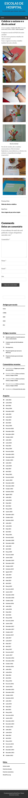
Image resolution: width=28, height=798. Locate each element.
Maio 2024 (8, 445)
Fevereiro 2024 (10, 451)
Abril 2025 (8, 422)
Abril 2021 (8, 531)
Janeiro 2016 (9, 686)
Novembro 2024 (10, 434)
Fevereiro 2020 (10, 554)
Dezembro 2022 (10, 483)
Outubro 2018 (9, 600)
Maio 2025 (8, 420)
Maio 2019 (8, 580)
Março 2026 (9, 408)
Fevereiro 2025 (10, 428)
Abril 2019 (8, 583)
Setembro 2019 (10, 569)
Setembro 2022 (10, 491)
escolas (8, 27)
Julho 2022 (8, 497)
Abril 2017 (8, 646)
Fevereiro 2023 (10, 477)
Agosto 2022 (9, 494)
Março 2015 (9, 712)
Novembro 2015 (10, 692)
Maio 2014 (8, 735)
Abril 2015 (8, 709)
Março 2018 (9, 617)
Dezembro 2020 (10, 540)
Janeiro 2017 (9, 655)
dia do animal (4, 29)
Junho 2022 (9, 500)
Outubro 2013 (9, 755)
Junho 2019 (9, 577)
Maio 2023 (8, 468)
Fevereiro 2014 (10, 744)
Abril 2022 (8, 506)
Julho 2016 (8, 669)
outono (9, 29)
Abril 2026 (8, 405)
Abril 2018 (8, 615)
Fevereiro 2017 (10, 652)
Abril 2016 (8, 678)
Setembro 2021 (10, 520)
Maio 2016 (8, 675)
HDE (4, 317)
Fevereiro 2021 (10, 537)
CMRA (4, 312)
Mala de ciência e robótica (9, 204)
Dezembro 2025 (10, 411)
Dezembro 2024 (10, 431)
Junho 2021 (9, 526)
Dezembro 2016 (10, 658)
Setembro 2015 (10, 698)
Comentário (5, 239)
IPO (4, 325)
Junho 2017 (9, 640)
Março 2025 (9, 425)
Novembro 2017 (10, 629)
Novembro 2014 (10, 724)
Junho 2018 (9, 609)
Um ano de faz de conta (19, 389)
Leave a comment (19, 29)
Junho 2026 (9, 402)
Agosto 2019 (9, 572)
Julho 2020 (8, 546)
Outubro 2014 (9, 726)
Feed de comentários (8, 772)
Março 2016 (9, 681)
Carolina (17, 794)
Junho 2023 (9, 465)
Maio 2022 (8, 503)
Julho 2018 (8, 606)
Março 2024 (9, 448)
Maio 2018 (8, 612)
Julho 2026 (8, 399)
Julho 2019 (8, 574)
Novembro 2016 (10, 660)
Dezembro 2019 (10, 560)
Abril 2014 (8, 738)
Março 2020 (9, 551)
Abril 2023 (8, 471)
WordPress (17, 793)
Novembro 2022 (10, 485)
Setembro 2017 (10, 635)
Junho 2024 (9, 442)
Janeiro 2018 (9, 623)
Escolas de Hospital (14, 5)
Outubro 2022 (9, 488)
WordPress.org (7, 774)
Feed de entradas (7, 769)
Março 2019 (9, 586)
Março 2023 (9, 474)
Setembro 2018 (10, 603)
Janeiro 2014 (9, 746)
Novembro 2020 (10, 543)
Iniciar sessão (6, 766)
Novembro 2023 (10, 457)
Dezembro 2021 (10, 514)
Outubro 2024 (9, 437)
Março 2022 (9, 508)
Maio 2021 (8, 529)
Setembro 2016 (10, 666)
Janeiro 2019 (9, 592)
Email (3, 268)
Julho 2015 (8, 701)
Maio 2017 (8, 643)
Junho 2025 (9, 417)
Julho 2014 (8, 729)
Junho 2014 (9, 732)
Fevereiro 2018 (10, 620)
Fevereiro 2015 (10, 715)
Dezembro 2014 (10, 721)
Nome (3, 261)
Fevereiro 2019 (10, 589)
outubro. (13, 29)
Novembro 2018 (10, 597)
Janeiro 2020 (9, 557)
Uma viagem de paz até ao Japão (10, 212)
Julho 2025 (8, 414)
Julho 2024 (8, 440)
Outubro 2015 (9, 695)
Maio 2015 (8, 706)
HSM (4, 321)
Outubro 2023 (9, 460)
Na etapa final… (10, 347)
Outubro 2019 (9, 566)
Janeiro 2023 (9, 480)
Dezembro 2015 (10, 689)
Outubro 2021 (9, 517)
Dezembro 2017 (10, 626)
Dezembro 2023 (10, 454)
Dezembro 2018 (10, 594)
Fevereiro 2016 (10, 683)
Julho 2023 (8, 463)
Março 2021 (9, 534)
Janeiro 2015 (9, 718)
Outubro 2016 (9, 663)
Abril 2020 (8, 549)
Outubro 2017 (9, 632)
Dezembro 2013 (10, 749)
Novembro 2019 (10, 563)
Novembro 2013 (10, 752)
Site (2, 276)
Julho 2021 (8, 523)
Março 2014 (9, 741)
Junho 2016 (9, 672)
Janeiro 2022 (9, 511)
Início (4, 308)
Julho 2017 (8, 637)
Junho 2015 (9, 703)
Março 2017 (9, 649)
